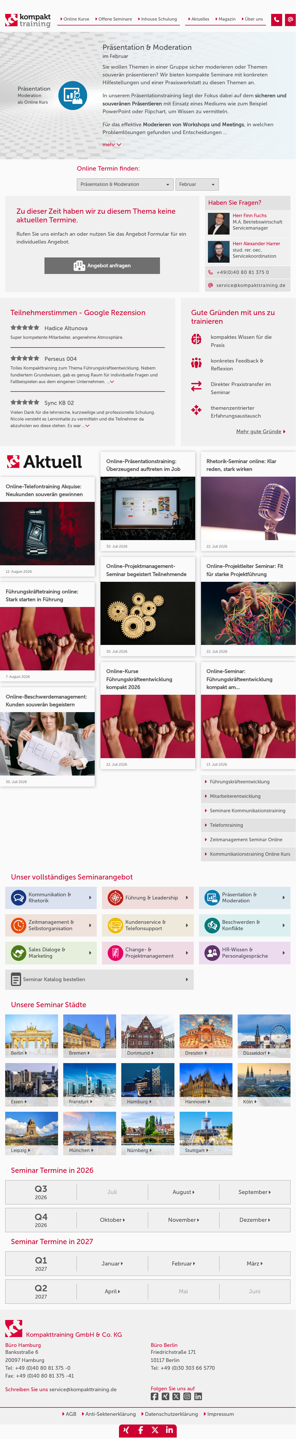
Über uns (254, 19)
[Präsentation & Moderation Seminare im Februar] (276, 20)
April (111, 1291)
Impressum (220, 1414)
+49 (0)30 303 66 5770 (188, 1368)
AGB (70, 1414)
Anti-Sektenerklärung (110, 1414)
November (182, 1219)
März (253, 1263)
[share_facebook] (140, 1431)
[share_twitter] (155, 1431)
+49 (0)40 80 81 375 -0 (42, 1368)
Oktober (111, 1219)
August (182, 1191)
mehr (110, 144)
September (253, 1191)
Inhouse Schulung (159, 19)
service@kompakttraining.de (83, 1389)
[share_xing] (126, 1431)
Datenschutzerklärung (171, 1414)
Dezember (253, 1219)
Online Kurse (76, 19)
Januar (111, 1263)
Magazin (227, 19)
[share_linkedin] (169, 1431)
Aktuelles (200, 19)
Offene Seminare (115, 19)
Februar (182, 1263)
